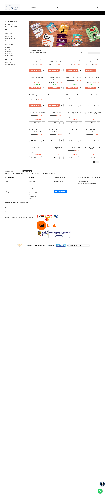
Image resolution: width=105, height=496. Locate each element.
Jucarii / (11, 17)
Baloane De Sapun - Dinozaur (74, 95)
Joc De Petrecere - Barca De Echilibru (92, 148)
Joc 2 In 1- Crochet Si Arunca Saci (55, 148)
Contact (6, 183)
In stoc (7, 62)
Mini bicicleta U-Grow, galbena (56, 78)
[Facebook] (5, 205)
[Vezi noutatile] (64, 34)
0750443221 (84, 181)
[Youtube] (5, 207)
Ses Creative (9, 49)
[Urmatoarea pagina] (98, 162)
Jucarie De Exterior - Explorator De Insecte (55, 60)
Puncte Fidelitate (33, 192)
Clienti (31, 178)
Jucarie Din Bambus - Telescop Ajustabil (92, 60)
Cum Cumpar (32, 183)
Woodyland (9, 55)
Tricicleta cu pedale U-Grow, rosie (37, 95)
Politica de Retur (33, 187)
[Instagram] (5, 211)
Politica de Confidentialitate (48, 173)
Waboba (8, 53)
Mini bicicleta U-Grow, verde (74, 77)
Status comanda (33, 181)
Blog (6, 191)
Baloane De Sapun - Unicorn (92, 95)
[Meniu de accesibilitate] (102, 484)
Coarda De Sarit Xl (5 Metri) (37, 112)
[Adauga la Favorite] (43, 70)
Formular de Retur (33, 189)
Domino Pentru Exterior (74, 130)
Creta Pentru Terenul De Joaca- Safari (55, 130)
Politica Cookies (8, 189)
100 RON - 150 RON (10, 40)
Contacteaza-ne (61, 191)
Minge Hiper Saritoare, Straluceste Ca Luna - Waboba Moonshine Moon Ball (37, 78)
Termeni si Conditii (9, 185)
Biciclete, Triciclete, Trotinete (11, 26)
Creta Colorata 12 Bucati (55, 112)
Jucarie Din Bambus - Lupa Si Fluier (74, 60)
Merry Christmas (9, 192)
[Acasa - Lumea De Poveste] (13, 7)
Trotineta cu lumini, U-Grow (55, 95)
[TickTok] (5, 209)
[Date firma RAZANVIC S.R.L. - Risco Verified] (78, 245)
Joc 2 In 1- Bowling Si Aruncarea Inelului (37, 148)
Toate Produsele (10, 13)
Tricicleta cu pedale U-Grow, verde (92, 78)
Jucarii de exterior (9, 24)
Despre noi (7, 181)
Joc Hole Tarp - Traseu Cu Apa (74, 147)
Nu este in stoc (9, 64)
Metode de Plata (33, 185)
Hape (7, 47)
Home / (7, 17)
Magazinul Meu (10, 178)
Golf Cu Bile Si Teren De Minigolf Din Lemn (92, 130)
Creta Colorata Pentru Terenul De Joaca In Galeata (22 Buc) (92, 113)
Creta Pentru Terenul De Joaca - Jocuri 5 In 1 (37, 130)
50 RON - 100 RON (10, 38)
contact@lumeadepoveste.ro (88, 183)
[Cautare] (58, 7)
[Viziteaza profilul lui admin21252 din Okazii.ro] (19, 245)
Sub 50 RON (9, 36)
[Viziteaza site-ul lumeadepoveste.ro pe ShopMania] (61, 245)
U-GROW (8, 51)
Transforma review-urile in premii (37, 194)
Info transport (32, 196)
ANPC (30, 198)
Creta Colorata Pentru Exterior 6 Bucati (74, 113)
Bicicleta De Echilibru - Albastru (37, 60)
